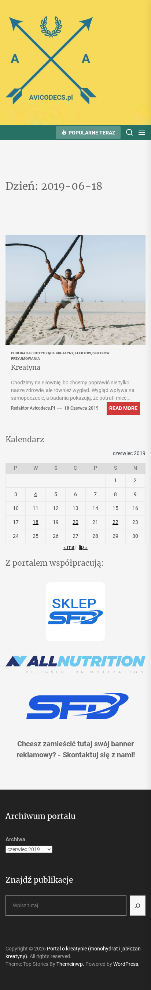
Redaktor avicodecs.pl (33, 408)
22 (115, 522)
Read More (123, 408)
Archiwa (15, 839)
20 (75, 522)
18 (35, 522)
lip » (83, 547)
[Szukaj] (138, 905)
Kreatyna (25, 367)
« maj (69, 547)
